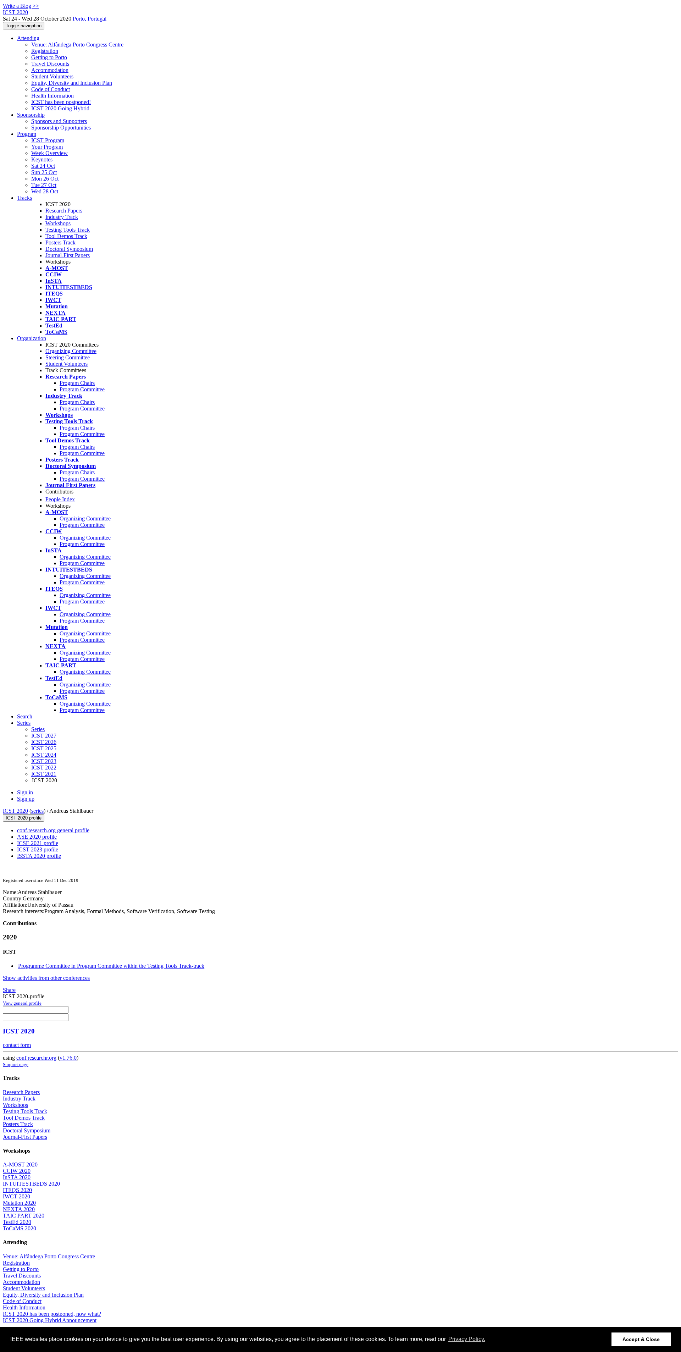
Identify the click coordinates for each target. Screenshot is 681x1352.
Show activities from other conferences (46, 978)
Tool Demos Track (66, 236)
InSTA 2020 (17, 1177)
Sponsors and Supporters (59, 121)
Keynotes (41, 159)
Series (38, 729)
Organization (31, 338)
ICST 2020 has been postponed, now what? (52, 1314)
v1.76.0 (68, 1058)
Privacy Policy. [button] (466, 1339)
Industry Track (61, 217)
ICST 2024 (43, 755)
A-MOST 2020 (20, 1164)
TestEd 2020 (17, 1222)
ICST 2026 (43, 742)
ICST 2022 (43, 768)
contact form (17, 1045)
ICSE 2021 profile (37, 843)
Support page (15, 1064)
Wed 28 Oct (44, 191)
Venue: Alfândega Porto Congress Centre (77, 45)
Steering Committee (67, 357)
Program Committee (82, 389)
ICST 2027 (43, 736)
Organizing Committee (70, 351)
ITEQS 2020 (17, 1190)
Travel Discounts (50, 64)
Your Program (47, 147)
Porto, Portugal (89, 19)
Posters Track (60, 242)
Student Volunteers (52, 76)
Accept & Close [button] (641, 1339)
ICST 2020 (15, 811)
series (37, 811)
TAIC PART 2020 (23, 1216)
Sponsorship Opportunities (61, 128)
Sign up (25, 799)
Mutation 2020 (19, 1203)
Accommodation (49, 70)
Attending (28, 38)
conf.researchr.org (36, 1058)
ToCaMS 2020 (19, 1228)
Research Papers (63, 211)
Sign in (25, 792)
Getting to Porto (49, 57)
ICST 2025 (43, 748)
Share (9, 990)
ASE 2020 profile (37, 837)
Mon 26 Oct (45, 179)
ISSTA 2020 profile (39, 856)
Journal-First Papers (67, 255)
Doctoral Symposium (69, 249)
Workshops (58, 223)
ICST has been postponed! (61, 102)
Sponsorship (31, 115)
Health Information (52, 96)
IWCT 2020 (16, 1196)
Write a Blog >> (21, 6)
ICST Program (47, 140)
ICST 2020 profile (23, 818)
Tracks (24, 198)
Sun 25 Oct (44, 172)
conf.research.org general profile (53, 830)
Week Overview (49, 153)
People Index (60, 499)
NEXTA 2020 (19, 1209)
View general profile (22, 1003)
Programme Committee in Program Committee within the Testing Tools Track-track (111, 966)
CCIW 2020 (17, 1171)
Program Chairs (77, 383)
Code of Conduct (50, 89)
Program (26, 134)
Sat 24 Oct (43, 166)
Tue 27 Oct (43, 185)
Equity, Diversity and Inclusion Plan (71, 83)
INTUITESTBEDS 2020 (31, 1184)
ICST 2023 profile (37, 849)
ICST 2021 (43, 774)
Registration (44, 51)
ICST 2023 (43, 761)
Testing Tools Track (67, 230)
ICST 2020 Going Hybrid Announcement (49, 1320)
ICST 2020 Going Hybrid (60, 108)
